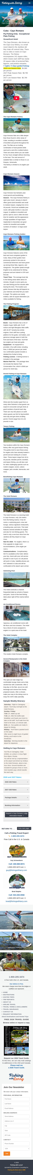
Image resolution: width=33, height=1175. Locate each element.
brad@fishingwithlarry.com (16, 901)
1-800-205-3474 (17, 836)
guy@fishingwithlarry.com (16, 870)
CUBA (7, 21)
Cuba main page (24, 828)
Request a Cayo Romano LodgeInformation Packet (17, 815)
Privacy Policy (14, 1172)
